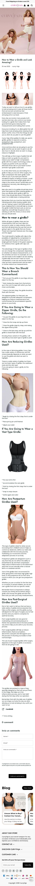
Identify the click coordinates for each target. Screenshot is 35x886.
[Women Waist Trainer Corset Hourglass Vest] (17, 392)
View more (27, 788)
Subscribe (28, 865)
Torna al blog (7, 716)
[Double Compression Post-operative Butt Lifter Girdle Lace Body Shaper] (17, 685)
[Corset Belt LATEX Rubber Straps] (17, 456)
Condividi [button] (9, 709)
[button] (3, 5)
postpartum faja (7, 142)
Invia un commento (17, 776)
